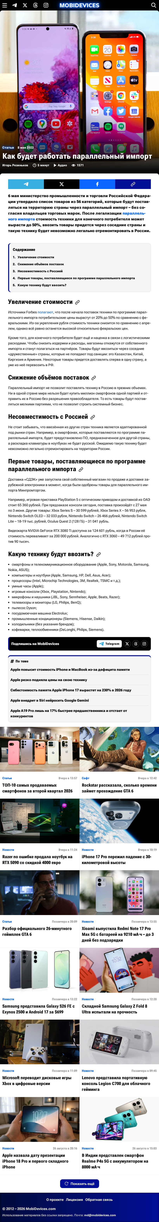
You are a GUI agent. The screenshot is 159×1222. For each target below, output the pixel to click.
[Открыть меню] (4, 5)
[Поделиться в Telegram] (26, 184)
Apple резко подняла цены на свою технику (48, 680)
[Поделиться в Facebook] (97, 184)
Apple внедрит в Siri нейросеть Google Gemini (49, 700)
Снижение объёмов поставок (41, 264)
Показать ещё (82, 1184)
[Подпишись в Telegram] (14, 5)
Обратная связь (99, 1200)
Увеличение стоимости (36, 257)
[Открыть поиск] (154, 5)
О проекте (55, 1200)
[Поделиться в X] (62, 184)
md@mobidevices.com (100, 1215)
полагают (45, 312)
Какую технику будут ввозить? (42, 285)
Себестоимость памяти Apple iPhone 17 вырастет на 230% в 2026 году (70, 690)
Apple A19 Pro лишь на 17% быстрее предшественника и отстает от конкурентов (68, 713)
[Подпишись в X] (25, 5)
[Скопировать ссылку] (133, 184)
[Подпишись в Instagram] (46, 5)
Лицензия (74, 1200)
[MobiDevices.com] (79, 5)
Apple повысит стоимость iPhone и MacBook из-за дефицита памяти (70, 669)
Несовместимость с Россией (40, 271)
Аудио (62, 165)
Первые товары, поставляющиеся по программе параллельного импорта (76, 278)
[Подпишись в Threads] (35, 5)
